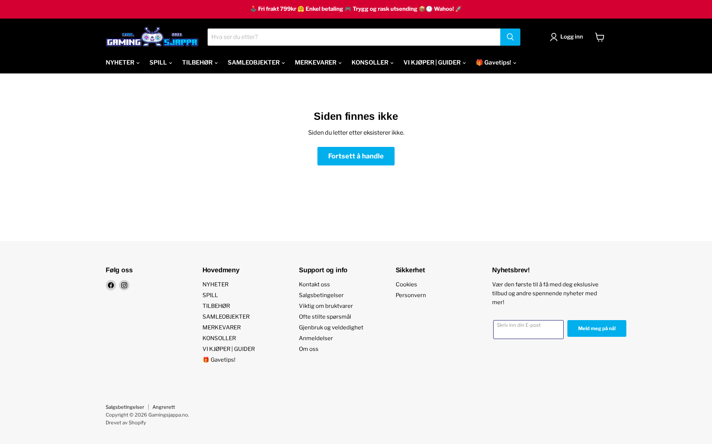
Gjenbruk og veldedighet (331, 327)
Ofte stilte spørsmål (325, 316)
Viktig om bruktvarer (326, 306)
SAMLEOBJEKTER (254, 62)
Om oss (309, 349)
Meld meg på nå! (597, 328)
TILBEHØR (198, 62)
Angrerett (163, 407)
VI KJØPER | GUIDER (432, 62)
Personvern (411, 295)
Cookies (406, 284)
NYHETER (120, 62)
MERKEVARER (316, 62)
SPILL (158, 62)
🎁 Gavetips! (494, 62)
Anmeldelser (316, 338)
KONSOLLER (370, 62)
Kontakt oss (314, 284)
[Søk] (510, 37)
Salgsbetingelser (321, 295)
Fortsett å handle (356, 156)
